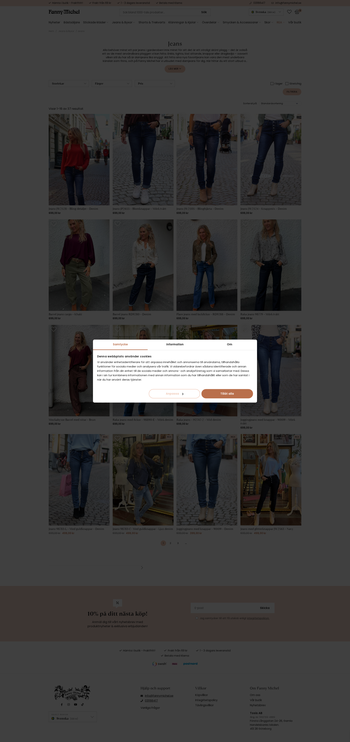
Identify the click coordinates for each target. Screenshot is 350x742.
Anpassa (172, 393)
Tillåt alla (227, 393)
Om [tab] (229, 344)
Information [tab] (175, 344)
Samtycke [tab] (120, 344)
